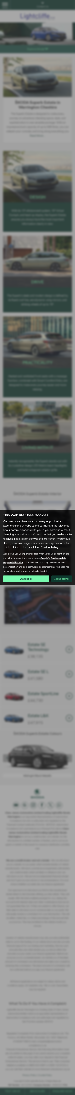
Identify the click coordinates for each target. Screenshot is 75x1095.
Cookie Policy (49, 547)
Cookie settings (61, 578)
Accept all (26, 578)
